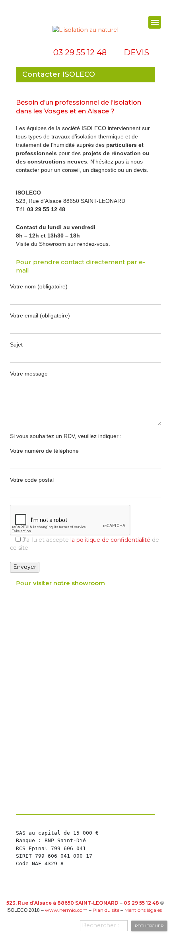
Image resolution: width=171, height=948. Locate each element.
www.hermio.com (66, 910)
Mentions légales (143, 910)
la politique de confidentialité (110, 539)
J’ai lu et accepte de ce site (84, 543)
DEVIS (136, 52)
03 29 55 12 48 (80, 52)
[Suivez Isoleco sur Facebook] (27, 52)
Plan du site (106, 910)
